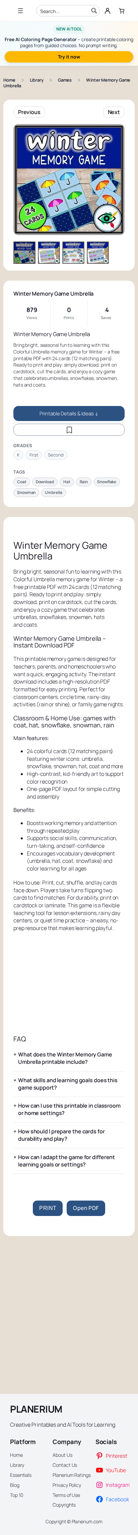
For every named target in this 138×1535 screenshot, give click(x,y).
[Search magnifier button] (94, 10)
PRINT (47, 1208)
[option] (49, 252)
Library (37, 80)
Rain (84, 482)
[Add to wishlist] (69, 430)
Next (114, 112)
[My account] (107, 10)
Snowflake (106, 482)
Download (45, 482)
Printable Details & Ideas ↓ (69, 413)
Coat (21, 482)
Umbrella (53, 492)
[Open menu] (20, 11)
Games (65, 80)
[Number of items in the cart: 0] (121, 10)
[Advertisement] (69, 983)
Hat (66, 482)
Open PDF (85, 1208)
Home (9, 80)
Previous (29, 112)
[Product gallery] (69, 179)
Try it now (69, 57)
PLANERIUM (36, 1409)
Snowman (26, 492)
